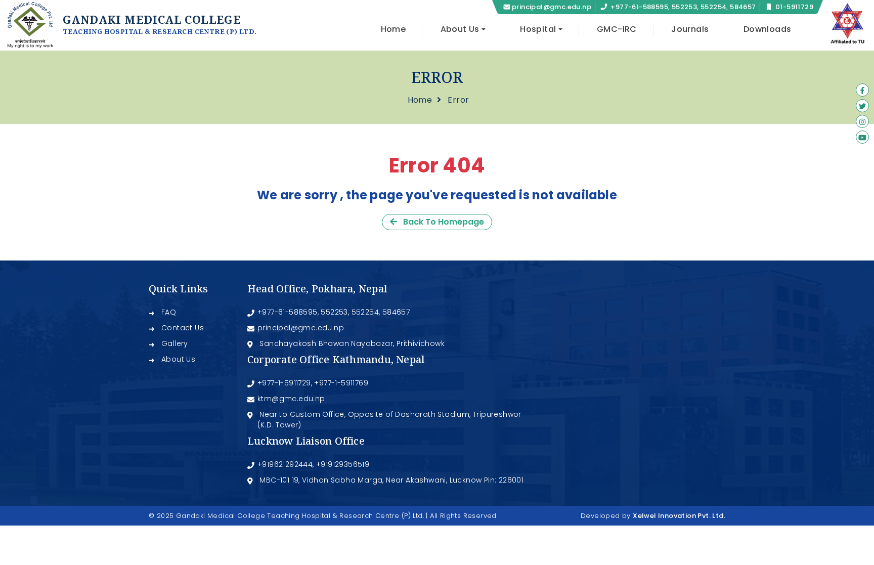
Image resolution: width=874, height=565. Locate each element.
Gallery (174, 343)
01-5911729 (794, 7)
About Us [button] (460, 29)
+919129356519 (342, 464)
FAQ (168, 312)
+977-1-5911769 (341, 383)
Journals (690, 29)
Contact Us (182, 328)
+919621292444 (285, 464)
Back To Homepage (440, 222)
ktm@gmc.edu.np (291, 399)
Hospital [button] (538, 29)
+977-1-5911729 (284, 383)
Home (393, 29)
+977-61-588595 (287, 312)
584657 (396, 312)
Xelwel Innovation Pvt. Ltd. (679, 515)
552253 (334, 312)
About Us (178, 359)
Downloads (768, 29)
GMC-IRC (617, 29)
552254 (365, 312)
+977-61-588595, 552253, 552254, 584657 (683, 7)
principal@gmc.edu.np (551, 7)
